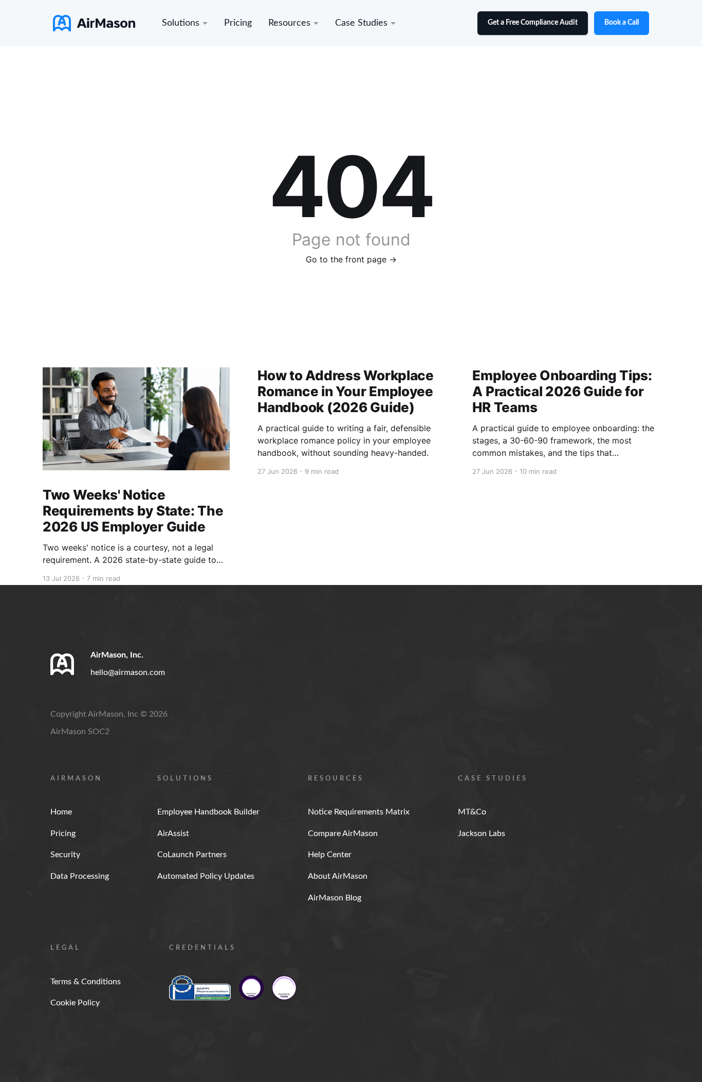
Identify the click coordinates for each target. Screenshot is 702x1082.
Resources (289, 23)
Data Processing (79, 876)
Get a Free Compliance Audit (533, 22)
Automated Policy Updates (205, 876)
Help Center (330, 854)
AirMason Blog (334, 898)
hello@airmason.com (127, 672)
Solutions (180, 23)
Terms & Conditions (85, 982)
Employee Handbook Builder (208, 812)
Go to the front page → (351, 259)
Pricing (238, 23)
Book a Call (621, 22)
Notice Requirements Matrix (359, 812)
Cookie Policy (75, 1003)
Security (65, 854)
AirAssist (173, 833)
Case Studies (361, 23)
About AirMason (337, 876)
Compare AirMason (343, 833)
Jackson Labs (481, 833)
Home (61, 812)
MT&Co (472, 812)
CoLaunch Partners (192, 854)
